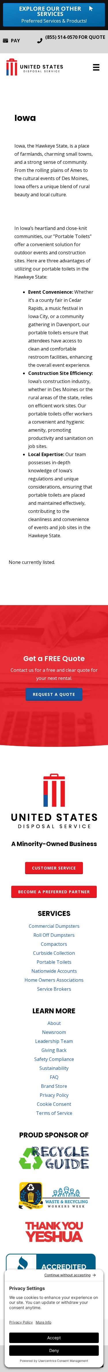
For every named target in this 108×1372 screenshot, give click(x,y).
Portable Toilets (54, 962)
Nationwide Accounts (54, 971)
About (54, 1023)
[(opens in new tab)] (54, 1168)
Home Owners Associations (54, 980)
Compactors (54, 944)
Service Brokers (54, 989)
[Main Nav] (96, 67)
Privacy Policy (54, 1095)
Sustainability (54, 1068)
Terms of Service (54, 1113)
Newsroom (54, 1032)
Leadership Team (54, 1041)
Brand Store (54, 1086)
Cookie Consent (54, 1104)
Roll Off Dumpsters (54, 935)
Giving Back (54, 1050)
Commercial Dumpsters (54, 926)
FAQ (54, 1077)
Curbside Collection (54, 953)
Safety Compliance (54, 1059)
